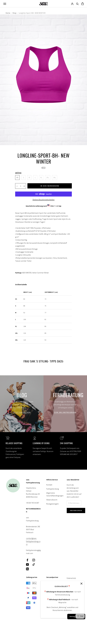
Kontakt (49, 485)
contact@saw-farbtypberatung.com (33, 541)
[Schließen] (81, 584)
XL (41, 177)
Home (8, 13)
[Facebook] (27, 559)
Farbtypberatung (52, 489)
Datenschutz (71, 578)
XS (17, 177)
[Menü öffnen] (4, 4)
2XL (47, 177)
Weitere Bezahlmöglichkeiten (43, 199)
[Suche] (77, 3)
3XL (54, 177)
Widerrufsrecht (51, 500)
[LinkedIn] (27, 568)
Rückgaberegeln (52, 504)
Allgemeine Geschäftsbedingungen (53, 494)
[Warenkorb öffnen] (82, 3)
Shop (14, 13)
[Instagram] (33, 559)
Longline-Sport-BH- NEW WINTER (32, 13)
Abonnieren (76, 510)
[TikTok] (33, 564)
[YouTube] (27, 564)
